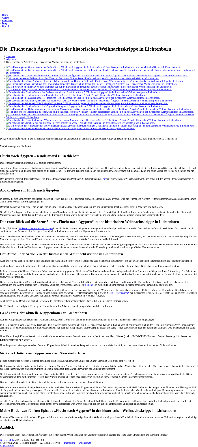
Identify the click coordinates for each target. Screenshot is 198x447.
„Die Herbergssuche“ (118, 293)
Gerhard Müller (7, 440)
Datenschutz (85, 442)
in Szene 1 (89, 285)
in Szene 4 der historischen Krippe (36, 228)
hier (105, 179)
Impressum (69, 442)
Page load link (7, 445)
